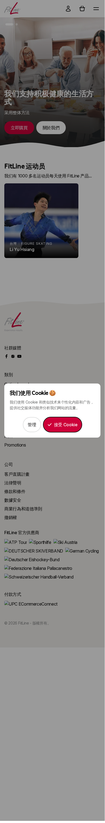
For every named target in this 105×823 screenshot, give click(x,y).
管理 (32, 424)
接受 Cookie (66, 424)
